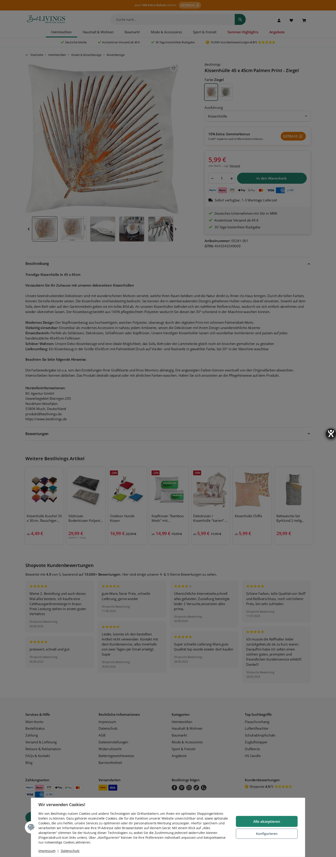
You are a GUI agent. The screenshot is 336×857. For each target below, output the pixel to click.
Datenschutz (70, 851)
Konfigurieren (266, 833)
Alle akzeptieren (266, 821)
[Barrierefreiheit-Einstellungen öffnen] (331, 433)
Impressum (47, 851)
